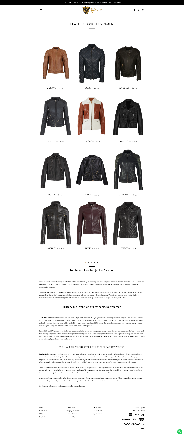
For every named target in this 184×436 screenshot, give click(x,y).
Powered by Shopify (138, 410)
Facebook (99, 407)
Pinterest (99, 411)
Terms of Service (71, 414)
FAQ (40, 414)
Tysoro (142, 407)
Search (41, 407)
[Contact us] (179, 431)
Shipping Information (73, 411)
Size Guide (42, 417)
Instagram (99, 414)
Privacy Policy (71, 417)
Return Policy (70, 407)
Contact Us (43, 411)
